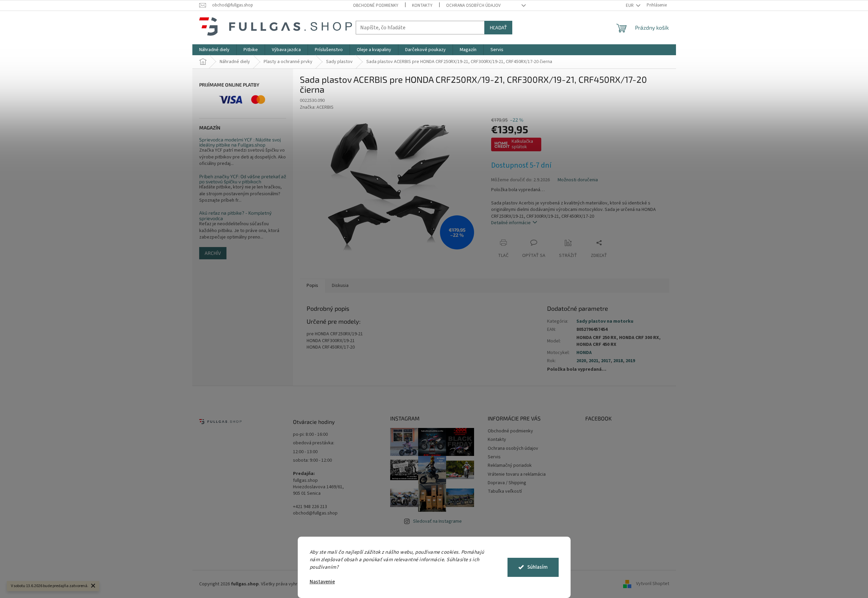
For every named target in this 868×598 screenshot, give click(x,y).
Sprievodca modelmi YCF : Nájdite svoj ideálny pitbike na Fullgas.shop (240, 142)
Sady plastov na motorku (604, 321)
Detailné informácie (511, 222)
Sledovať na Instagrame (437, 521)
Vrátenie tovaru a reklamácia (517, 474)
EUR (630, 5)
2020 (581, 360)
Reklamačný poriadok (510, 465)
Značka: (317, 107)
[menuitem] (214, 49)
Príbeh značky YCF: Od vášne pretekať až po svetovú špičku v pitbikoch (242, 179)
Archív (213, 253)
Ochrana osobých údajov (473, 5)
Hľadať (498, 27)
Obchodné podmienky (375, 5)
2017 (605, 360)
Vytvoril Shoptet (652, 584)
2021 (593, 360)
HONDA (584, 352)
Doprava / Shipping (507, 482)
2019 (630, 360)
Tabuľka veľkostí (505, 491)
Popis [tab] (312, 285)
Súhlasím (537, 567)
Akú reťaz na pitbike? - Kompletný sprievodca (235, 215)
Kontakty (422, 5)
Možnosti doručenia (578, 180)
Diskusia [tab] (340, 285)
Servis (494, 457)
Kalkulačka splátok (522, 144)
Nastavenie (322, 581)
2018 (618, 360)
